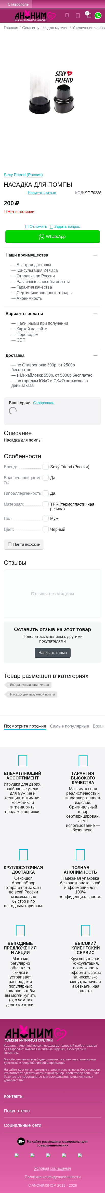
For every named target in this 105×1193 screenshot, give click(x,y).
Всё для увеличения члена (29, 685)
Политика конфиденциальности (53, 1177)
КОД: (79, 193)
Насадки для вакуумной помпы (32, 694)
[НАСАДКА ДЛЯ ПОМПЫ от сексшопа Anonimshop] (52, 97)
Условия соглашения (52, 1168)
